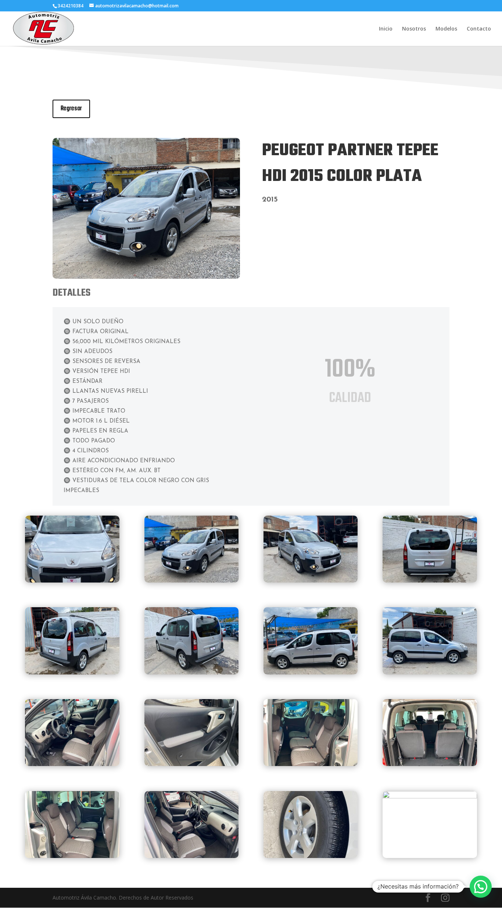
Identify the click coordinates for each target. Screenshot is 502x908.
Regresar (71, 108)
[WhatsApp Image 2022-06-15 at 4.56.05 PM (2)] (72, 672)
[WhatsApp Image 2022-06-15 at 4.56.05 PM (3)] (191, 672)
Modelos (446, 29)
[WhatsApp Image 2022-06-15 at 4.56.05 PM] (310, 580)
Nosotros (414, 29)
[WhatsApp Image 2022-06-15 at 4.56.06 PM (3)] (430, 764)
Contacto (479, 29)
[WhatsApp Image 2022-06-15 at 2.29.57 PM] (72, 855)
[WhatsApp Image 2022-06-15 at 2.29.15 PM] (146, 276)
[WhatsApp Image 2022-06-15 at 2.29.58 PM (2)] (430, 796)
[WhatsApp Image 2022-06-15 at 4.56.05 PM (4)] (310, 672)
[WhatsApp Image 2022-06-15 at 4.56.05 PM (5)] (430, 672)
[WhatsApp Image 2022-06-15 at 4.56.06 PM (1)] (191, 764)
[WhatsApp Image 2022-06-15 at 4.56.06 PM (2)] (310, 764)
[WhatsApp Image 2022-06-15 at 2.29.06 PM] (72, 580)
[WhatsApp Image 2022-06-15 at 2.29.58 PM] (191, 855)
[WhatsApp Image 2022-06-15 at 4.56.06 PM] (72, 764)
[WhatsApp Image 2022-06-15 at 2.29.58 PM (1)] (310, 855)
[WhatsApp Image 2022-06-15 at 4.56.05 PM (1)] (430, 580)
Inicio (385, 29)
